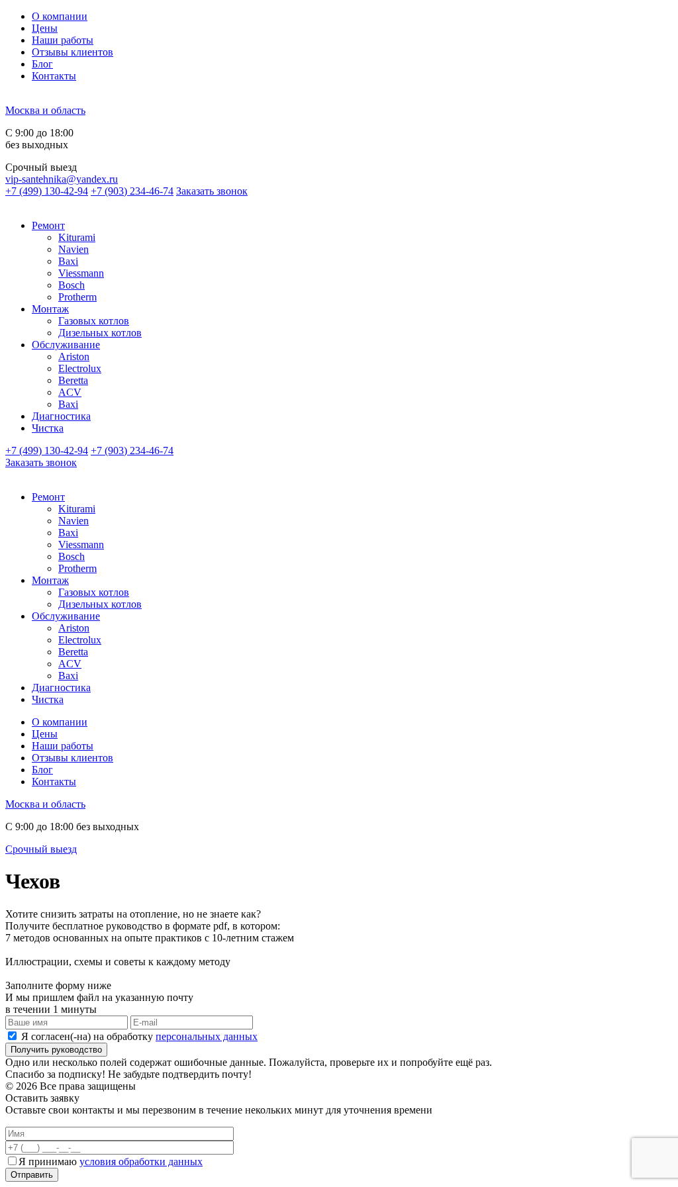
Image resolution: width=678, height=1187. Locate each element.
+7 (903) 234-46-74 (132, 191)
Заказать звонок (212, 191)
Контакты (54, 75)
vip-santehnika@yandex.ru (61, 179)
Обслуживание (66, 344)
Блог (42, 64)
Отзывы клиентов (72, 52)
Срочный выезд (41, 849)
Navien (73, 249)
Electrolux (79, 368)
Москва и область (45, 110)
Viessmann (81, 273)
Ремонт (48, 225)
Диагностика (61, 416)
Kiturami (76, 237)
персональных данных (207, 1036)
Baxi (68, 261)
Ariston (73, 356)
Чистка (48, 428)
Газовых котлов (93, 320)
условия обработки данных (141, 1161)
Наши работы (62, 40)
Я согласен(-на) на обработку (139, 1036)
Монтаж (50, 308)
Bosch (71, 285)
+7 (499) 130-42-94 (46, 191)
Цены (45, 28)
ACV (69, 392)
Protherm (77, 297)
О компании (59, 16)
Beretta (73, 380)
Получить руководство (56, 1050)
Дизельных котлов (100, 332)
